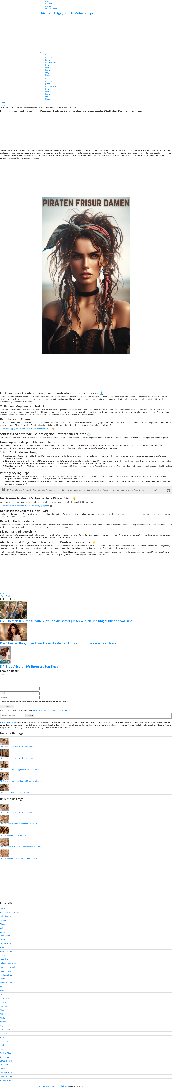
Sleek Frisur (5, 1057)
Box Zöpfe (4, 932)
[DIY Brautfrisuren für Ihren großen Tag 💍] (86, 655)
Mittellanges (50, 62)
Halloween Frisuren (8, 963)
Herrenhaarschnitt (8, 967)
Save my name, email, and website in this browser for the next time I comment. (37, 702)
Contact (48, 4)
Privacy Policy (51, 9)
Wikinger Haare (6, 1072)
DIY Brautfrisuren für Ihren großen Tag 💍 (30, 666)
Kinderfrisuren (6, 982)
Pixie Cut (3, 1033)
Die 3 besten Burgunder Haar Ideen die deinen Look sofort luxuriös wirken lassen (59, 643)
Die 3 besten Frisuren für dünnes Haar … (17, 746)
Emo (2, 947)
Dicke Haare (5, 936)
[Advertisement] (86, 33)
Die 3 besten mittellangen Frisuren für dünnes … (20, 769)
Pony (47, 72)
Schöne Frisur (6, 1053)
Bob (47, 55)
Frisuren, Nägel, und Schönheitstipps (67, 13)
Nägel (47, 75)
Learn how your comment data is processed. (52, 710)
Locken (48, 70)
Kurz (47, 65)
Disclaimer (49, 6)
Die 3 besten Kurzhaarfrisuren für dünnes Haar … (21, 781)
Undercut (4, 1065)
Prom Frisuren (6, 1041)
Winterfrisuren (6, 1076)
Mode (2, 1018)
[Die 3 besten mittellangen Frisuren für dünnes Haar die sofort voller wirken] (4, 764)
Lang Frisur (4, 998)
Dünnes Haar (5, 943)
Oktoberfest (5, 1029)
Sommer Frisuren (7, 1061)
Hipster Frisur (6, 971)
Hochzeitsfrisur (6, 975)
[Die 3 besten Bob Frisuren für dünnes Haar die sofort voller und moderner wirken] (4, 787)
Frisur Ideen (5, 955)
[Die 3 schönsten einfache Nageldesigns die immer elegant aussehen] (4, 841)
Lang (47, 67)
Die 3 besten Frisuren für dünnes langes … (18, 758)
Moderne (4, 1022)
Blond (2, 924)
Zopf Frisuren (5, 1080)
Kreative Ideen (6, 986)
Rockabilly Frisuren (8, 1049)
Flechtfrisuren (6, 951)
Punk (2, 1045)
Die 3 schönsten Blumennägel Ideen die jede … (20, 858)
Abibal (2, 908)
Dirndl (2, 939)
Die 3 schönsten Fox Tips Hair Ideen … (16, 835)
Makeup (3, 1006)
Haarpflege (4, 959)
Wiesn (2, 1068)
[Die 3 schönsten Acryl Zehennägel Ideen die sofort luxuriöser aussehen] (4, 818)
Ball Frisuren (5, 916)
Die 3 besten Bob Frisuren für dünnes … (17, 792)
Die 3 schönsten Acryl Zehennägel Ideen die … (19, 824)
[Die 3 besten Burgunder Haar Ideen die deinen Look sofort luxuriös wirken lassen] (86, 632)
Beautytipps (5, 920)
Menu (42, 52)
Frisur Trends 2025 (8, 722)
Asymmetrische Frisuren (10, 912)
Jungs (47, 60)
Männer (48, 57)
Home (47, 1)
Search (30, 715)
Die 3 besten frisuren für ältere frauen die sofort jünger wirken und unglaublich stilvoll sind (66, 621)
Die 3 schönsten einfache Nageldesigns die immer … (22, 847)
